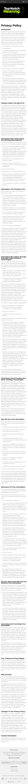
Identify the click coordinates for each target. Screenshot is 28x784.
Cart (26, 1)
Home (2, 19)
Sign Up (24, 762)
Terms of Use (14, 769)
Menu (4, 1)
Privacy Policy (14, 771)
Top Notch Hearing (10, 775)
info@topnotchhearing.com (14, 755)
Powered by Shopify (19, 775)
